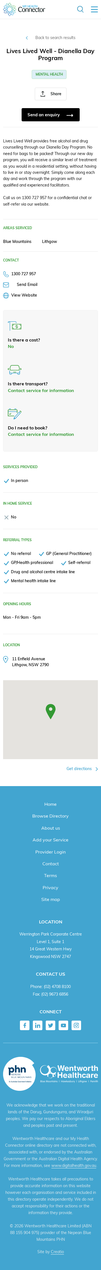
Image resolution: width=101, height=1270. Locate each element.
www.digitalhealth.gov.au (73, 1165)
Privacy (50, 887)
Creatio (57, 1251)
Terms (50, 875)
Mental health (49, 74)
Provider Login (50, 852)
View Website (24, 295)
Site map (50, 899)
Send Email (27, 284)
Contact (50, 863)
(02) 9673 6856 (54, 994)
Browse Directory (50, 816)
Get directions (79, 768)
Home (50, 804)
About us (50, 828)
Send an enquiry (44, 114)
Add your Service (50, 840)
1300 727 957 (23, 273)
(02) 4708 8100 (57, 986)
